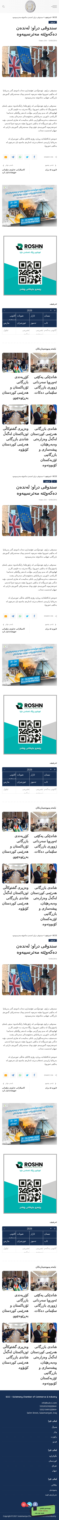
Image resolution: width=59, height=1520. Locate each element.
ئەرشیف (52, 22)
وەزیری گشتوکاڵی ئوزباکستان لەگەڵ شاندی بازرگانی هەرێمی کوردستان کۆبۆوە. (15, 438)
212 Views (43, 499)
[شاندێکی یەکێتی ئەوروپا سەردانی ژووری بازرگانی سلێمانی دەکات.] (44, 363)
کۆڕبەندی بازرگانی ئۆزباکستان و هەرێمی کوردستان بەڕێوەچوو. (15, 387)
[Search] (4, 6)
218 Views (43, 40)
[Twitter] (27, 157)
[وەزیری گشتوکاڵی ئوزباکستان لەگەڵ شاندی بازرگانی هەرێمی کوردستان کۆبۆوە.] (15, 414)
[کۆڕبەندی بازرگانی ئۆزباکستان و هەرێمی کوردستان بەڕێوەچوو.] (15, 363)
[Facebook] (34, 157)
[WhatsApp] (20, 157)
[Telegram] (13, 157)
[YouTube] (23, 1504)
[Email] (6, 157)
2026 (29, 310)
